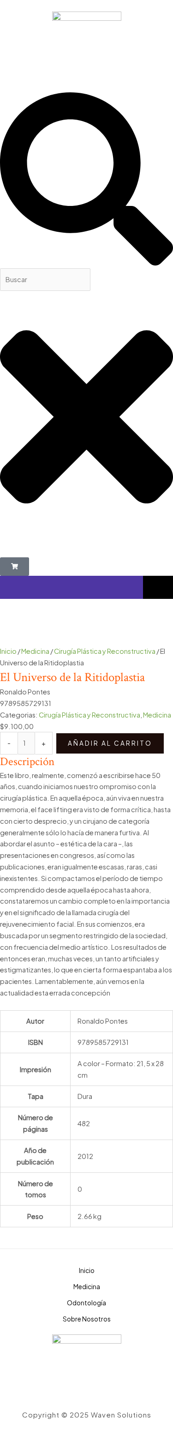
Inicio (8, 651)
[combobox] (45, 279)
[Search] (86, 263)
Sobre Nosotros (87, 1319)
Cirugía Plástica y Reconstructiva (104, 651)
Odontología (86, 1303)
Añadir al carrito (110, 743)
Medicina (35, 651)
